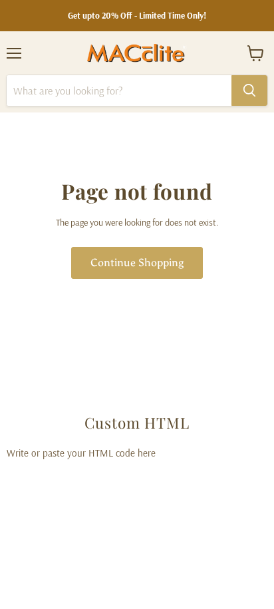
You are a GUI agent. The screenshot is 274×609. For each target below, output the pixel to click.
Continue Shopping (137, 262)
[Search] (249, 90)
